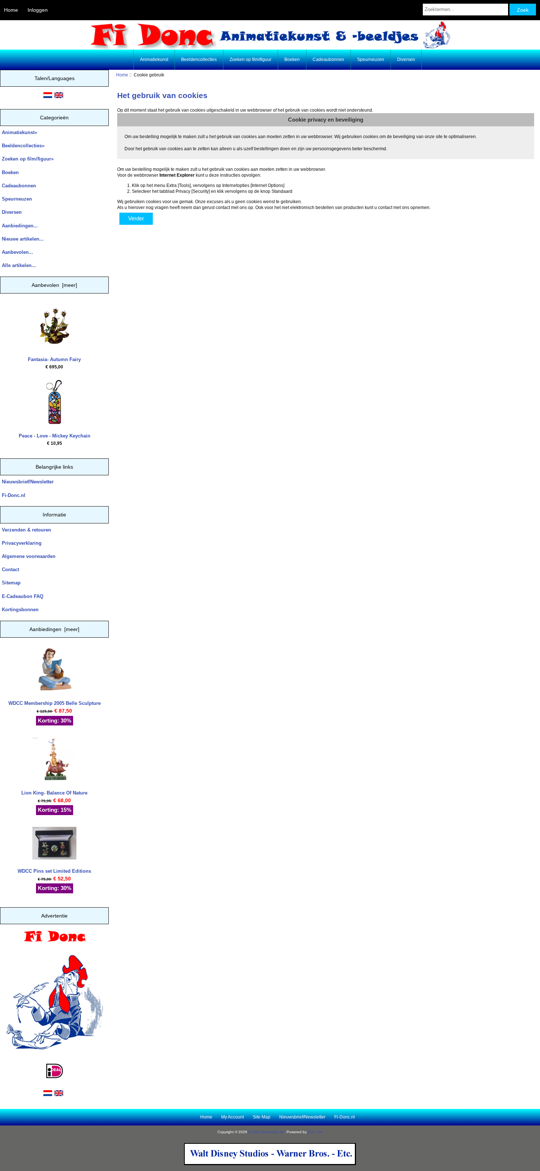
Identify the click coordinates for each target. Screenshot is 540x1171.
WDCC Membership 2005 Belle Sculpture (54, 703)
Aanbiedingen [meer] (54, 629)
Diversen (406, 59)
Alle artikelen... (19, 265)
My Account (232, 1117)
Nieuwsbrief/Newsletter (28, 481)
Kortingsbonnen (20, 609)
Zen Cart (315, 1132)
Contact (10, 569)
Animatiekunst (154, 59)
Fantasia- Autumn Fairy (54, 359)
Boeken (292, 59)
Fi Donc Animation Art (266, 1132)
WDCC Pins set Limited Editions (54, 871)
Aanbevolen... (17, 252)
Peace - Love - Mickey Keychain (54, 436)
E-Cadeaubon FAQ (22, 596)
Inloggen (38, 10)
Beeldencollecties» (23, 145)
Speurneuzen (370, 59)
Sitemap (11, 583)
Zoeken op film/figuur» (28, 159)
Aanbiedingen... (20, 225)
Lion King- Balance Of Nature (54, 793)
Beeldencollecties (199, 59)
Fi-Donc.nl (13, 495)
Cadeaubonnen (328, 59)
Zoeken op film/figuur (250, 59)
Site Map (261, 1117)
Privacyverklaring (22, 543)
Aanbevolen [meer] (54, 285)
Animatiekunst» (19, 132)
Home (11, 10)
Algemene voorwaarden (28, 556)
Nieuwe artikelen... (23, 239)
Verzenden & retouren (26, 530)
